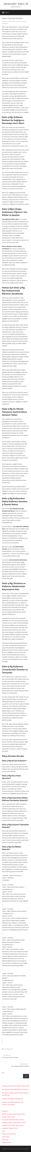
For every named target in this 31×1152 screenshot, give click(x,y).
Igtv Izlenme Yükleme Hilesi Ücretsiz (13, 1119)
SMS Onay (5, 1139)
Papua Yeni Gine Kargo (9, 1134)
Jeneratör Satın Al (15, 4)
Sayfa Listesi (6, 1137)
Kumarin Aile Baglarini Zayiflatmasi (12, 1099)
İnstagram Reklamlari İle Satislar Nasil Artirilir (15, 1086)
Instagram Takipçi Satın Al (10, 1128)
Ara (3, 1073)
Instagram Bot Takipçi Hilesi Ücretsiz (13, 1125)
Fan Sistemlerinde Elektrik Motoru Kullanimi (15, 1089)
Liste (3, 1131)
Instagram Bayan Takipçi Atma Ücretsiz (14, 1122)
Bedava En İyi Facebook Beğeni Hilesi (13, 1114)
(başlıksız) (5, 1111)
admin (24, 21)
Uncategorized (8, 1049)
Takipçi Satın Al (6, 1142)
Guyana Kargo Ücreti (8, 1117)
